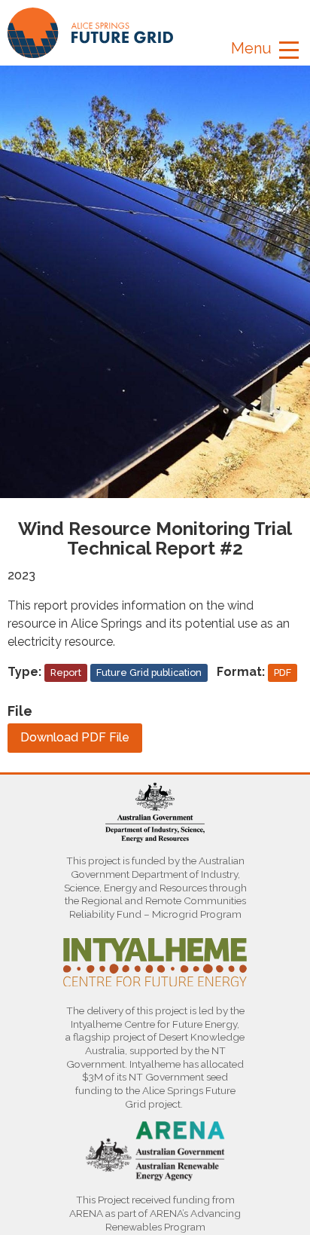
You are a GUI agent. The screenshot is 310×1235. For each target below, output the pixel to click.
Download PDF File (74, 737)
